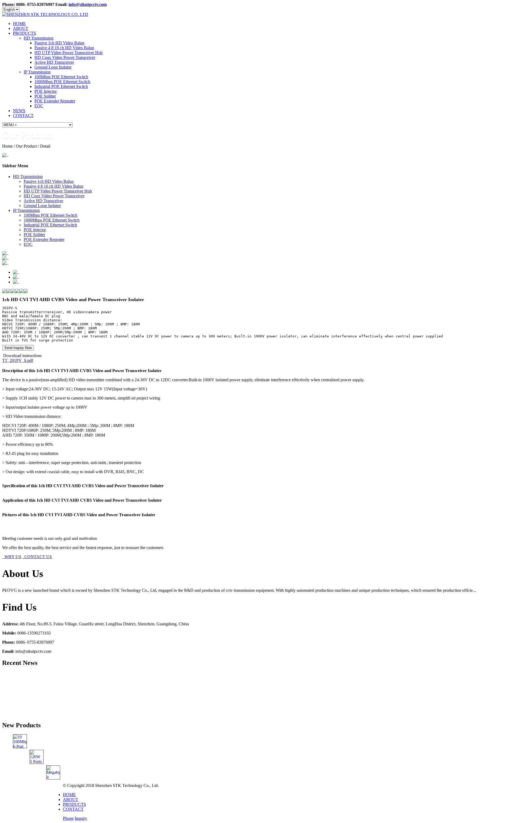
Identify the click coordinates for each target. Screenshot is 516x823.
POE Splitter (45, 96)
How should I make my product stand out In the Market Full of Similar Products (81, 675)
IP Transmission (37, 72)
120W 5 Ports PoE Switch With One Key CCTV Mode (93, 753)
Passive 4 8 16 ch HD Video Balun (64, 47)
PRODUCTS (24, 33)
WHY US (11, 556)
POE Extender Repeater (54, 101)
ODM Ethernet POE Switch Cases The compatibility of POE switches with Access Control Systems (98, 691)
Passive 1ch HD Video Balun (59, 43)
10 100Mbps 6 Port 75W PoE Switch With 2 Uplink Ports (79, 738)
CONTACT (23, 115)
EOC (38, 106)
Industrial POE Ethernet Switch (61, 86)
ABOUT (20, 28)
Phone (68, 818)
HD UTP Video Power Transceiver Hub (68, 52)
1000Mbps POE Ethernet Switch (62, 81)
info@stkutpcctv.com (88, 4)
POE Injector (45, 91)
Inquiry (81, 818)
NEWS (19, 110)
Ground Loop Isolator (52, 67)
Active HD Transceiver (54, 62)
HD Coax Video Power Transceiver (64, 57)
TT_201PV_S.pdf (17, 360)
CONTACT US (37, 556)
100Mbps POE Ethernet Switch (61, 76)
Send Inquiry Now (18, 348)
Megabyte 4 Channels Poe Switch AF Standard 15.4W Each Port (118, 769)
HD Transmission (38, 38)
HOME (19, 23)
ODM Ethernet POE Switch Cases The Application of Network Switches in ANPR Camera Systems (98, 706)
